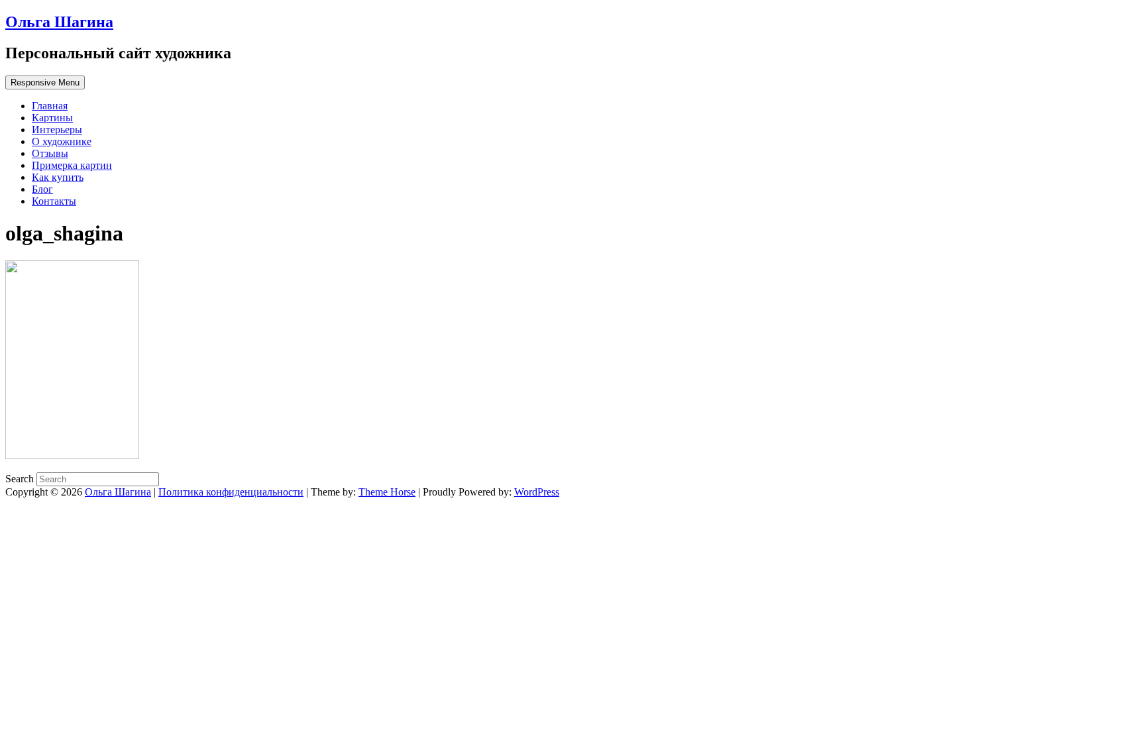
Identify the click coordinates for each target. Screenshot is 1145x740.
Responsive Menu (45, 82)
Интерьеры (57, 129)
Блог (42, 189)
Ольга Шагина (59, 21)
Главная (50, 105)
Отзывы (50, 153)
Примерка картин (72, 165)
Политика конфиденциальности (230, 492)
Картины (52, 117)
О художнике (61, 141)
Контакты (54, 201)
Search (20, 478)
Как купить (57, 177)
